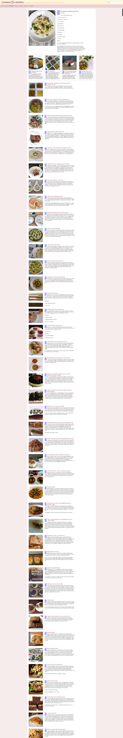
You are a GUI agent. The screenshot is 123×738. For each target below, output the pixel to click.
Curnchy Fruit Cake (51, 713)
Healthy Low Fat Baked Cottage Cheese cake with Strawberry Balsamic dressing (58, 374)
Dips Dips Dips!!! (51, 632)
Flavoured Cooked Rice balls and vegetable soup (58, 99)
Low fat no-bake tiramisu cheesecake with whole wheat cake (70, 72)
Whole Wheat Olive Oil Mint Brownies (56, 697)
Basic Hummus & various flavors (54, 325)
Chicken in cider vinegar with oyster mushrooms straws (59, 115)
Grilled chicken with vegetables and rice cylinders (58, 164)
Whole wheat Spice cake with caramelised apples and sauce (60, 438)
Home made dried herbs (52, 648)
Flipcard (7, 6)
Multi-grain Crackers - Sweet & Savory (56, 535)
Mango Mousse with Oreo (53, 551)
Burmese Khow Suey (86, 71)
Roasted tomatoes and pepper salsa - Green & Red (58, 357)
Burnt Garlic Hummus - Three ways (55, 180)
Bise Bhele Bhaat (51, 487)
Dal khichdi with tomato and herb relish (56, 277)
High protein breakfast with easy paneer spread (57, 212)
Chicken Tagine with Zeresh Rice (54, 664)
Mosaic (16, 6)
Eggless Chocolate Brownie (53, 567)
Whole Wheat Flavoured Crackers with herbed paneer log (60, 422)
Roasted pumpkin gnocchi (69, 11)
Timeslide (31, 6)
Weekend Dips (51, 71)
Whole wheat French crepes (53, 244)
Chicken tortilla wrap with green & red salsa (57, 341)
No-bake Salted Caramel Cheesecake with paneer (58, 454)
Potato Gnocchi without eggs (53, 228)
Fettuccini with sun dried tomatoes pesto (56, 729)
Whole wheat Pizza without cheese (55, 260)
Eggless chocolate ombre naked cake (55, 131)
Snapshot (26, 6)
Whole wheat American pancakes (54, 196)
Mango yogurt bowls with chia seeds (55, 309)
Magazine (12, 6)
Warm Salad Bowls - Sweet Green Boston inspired (58, 470)
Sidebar (21, 6)
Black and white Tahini (52, 293)
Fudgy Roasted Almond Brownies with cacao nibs (58, 616)
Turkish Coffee (50, 600)
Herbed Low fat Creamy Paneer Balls (55, 406)
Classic (2, 6)
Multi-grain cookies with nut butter (55, 584)
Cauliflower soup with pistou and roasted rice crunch (59, 147)
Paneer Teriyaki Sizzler (52, 680)
